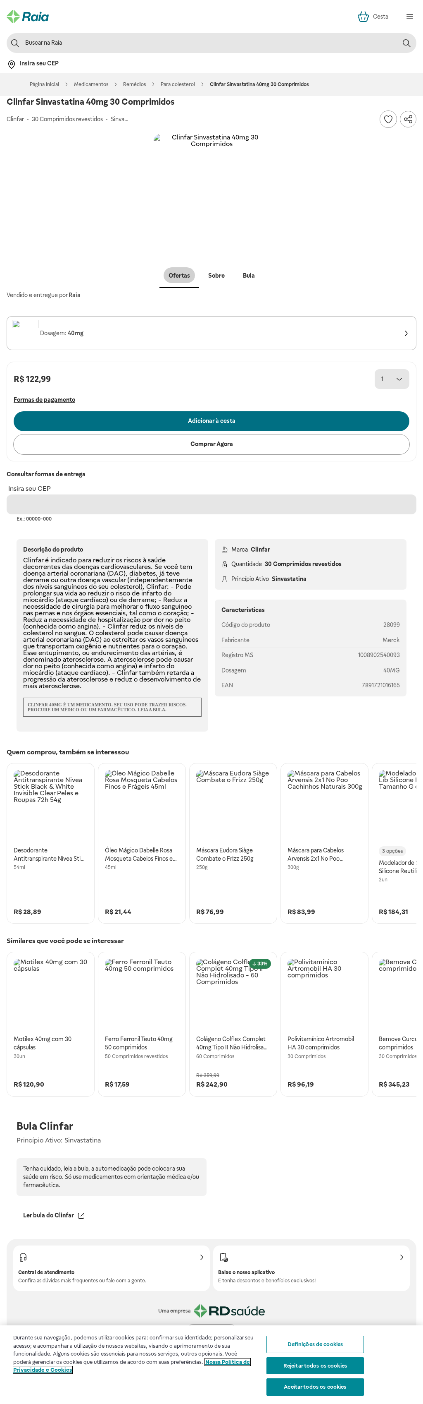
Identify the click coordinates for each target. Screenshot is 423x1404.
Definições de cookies (315, 1344)
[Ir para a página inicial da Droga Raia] (28, 16)
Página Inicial (44, 84)
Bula (249, 275)
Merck (391, 640)
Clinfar (260, 549)
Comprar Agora (211, 444)
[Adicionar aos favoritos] (388, 119)
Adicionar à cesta (211, 421)
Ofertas (179, 275)
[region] (211, 1364)
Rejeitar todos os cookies (315, 1366)
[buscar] (406, 43)
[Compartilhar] (408, 119)
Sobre (216, 275)
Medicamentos (91, 84)
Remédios (134, 84)
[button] (211, 192)
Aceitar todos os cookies (315, 1387)
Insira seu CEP (29, 488)
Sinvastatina (289, 579)
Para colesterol (178, 84)
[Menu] (410, 16)
